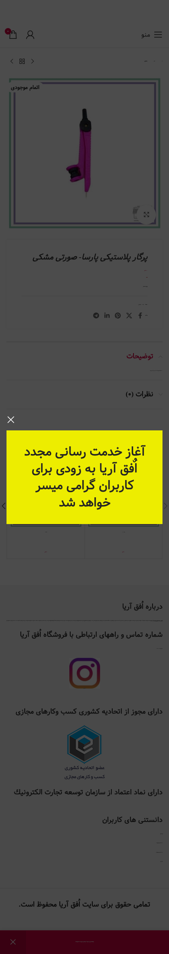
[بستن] (11, 419)
